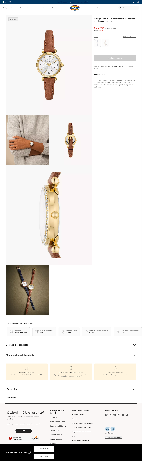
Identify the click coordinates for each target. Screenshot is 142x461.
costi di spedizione (113, 66)
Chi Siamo (53, 417)
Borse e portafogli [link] (17, 8)
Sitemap (53, 443)
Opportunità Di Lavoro (58, 426)
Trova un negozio (56, 439)
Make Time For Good (57, 422)
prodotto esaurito (115, 58)
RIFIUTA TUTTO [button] (44, 456)
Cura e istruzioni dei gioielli (82, 427)
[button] (6, 2)
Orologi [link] (5, 8)
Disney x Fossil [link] (48, 8)
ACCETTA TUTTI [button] (44, 449)
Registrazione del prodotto (81, 432)
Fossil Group (54, 430)
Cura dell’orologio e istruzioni (82, 423)
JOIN (23, 431)
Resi (73, 436)
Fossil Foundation (56, 435)
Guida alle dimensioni (129, 37)
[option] (49, 65)
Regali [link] (99, 8)
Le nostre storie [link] (110, 8)
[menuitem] (5, 8)
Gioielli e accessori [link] (33, 8)
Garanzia (75, 419)
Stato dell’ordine (78, 414)
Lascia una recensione (113, 437)
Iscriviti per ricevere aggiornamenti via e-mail (23, 424)
